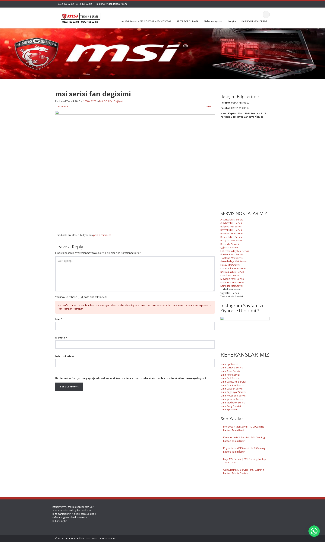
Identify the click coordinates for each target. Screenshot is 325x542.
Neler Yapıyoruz (213, 21)
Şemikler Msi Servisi (231, 285)
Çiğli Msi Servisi (229, 247)
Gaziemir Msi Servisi (232, 254)
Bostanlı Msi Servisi (231, 237)
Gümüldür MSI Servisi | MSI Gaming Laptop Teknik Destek (243, 471)
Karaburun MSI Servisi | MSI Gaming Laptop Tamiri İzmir (244, 439)
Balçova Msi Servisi (231, 226)
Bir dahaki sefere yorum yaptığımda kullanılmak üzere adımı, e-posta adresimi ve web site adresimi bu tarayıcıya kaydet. (131, 378)
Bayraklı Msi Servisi (231, 230)
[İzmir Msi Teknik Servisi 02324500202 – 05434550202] (80, 17)
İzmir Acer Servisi (230, 374)
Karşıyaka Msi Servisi (232, 272)
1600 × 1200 (89, 101)
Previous (61, 106)
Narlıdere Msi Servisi (232, 282)
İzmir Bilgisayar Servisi (233, 392)
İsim (58, 319)
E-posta (61, 337)
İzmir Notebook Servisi (233, 395)
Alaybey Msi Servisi (231, 223)
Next (211, 106)
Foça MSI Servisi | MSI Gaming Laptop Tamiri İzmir (244, 460)
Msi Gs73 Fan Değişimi (111, 101)
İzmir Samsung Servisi (233, 381)
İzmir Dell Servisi (229, 378)
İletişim (232, 21)
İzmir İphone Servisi (231, 399)
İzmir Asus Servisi (230, 371)
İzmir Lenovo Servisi (231, 367)
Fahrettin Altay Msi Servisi (235, 251)
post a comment (102, 235)
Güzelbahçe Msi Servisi (233, 261)
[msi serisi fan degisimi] (135, 170)
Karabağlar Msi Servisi (233, 268)
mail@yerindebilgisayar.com (111, 3)
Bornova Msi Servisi (231, 233)
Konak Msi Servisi (230, 275)
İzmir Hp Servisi (229, 364)
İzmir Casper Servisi (231, 388)
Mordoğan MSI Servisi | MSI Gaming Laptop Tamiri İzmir (243, 428)
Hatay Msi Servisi (230, 265)
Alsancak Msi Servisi (232, 219)
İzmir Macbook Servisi (232, 402)
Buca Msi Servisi (229, 244)
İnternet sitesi (64, 356)
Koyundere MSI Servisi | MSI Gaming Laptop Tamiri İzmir (244, 449)
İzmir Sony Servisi (230, 406)
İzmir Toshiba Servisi (232, 385)
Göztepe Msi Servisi (231, 258)
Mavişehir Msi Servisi (232, 279)
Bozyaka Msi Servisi (231, 240)
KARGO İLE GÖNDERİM (254, 21)
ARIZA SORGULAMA (187, 21)
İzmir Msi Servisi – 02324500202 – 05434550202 (145, 21)
